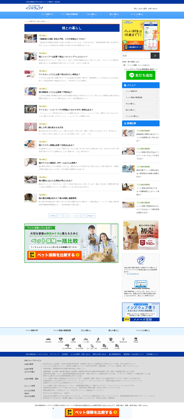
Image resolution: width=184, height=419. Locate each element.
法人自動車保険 (67, 348)
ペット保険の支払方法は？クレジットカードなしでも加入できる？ (147, 155)
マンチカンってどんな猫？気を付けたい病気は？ (59, 74)
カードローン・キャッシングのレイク (91, 381)
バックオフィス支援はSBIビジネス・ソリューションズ (99, 396)
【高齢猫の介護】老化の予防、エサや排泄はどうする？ (62, 39)
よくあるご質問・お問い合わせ (146, 8)
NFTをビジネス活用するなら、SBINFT (56, 393)
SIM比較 (135, 342)
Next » (91, 216)
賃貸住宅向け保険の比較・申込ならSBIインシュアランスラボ (99, 388)
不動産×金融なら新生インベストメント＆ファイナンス (123, 381)
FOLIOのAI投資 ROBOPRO (70, 364)
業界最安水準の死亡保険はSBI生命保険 (91, 371)
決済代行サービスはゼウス (52, 398)
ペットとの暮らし (137, 14)
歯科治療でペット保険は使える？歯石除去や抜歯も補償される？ (147, 173)
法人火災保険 (79, 348)
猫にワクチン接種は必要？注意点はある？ (56, 145)
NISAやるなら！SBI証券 (51, 364)
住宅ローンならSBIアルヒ (132, 378)
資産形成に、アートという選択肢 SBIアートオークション (119, 366)
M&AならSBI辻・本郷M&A (105, 398)
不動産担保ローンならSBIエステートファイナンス (60, 381)
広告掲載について (152, 354)
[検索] (155, 56)
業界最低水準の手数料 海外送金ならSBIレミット (69, 368)
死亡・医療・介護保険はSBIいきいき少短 (120, 371)
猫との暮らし (114, 14)
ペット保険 (111, 342)
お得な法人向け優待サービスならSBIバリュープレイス (61, 396)
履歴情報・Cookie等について (134, 354)
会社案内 (65, 354)
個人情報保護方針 (115, 354)
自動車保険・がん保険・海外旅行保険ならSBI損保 (60, 371)
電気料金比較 (123, 342)
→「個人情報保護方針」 (132, 274)
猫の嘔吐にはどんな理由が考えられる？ (56, 180)
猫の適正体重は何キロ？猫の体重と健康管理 (57, 198)
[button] (141, 284)
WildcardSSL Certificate (141, 288)
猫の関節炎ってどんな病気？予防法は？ (56, 92)
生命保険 (60, 342)
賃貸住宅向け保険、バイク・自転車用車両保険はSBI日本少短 (64, 374)
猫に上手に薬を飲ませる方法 (51, 127)
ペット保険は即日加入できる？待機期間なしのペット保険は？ (147, 191)
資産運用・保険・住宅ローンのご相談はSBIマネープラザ (103, 378)
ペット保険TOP (47, 14)
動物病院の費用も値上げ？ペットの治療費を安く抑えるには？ (147, 137)
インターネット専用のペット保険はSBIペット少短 (134, 374)
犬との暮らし (92, 14)
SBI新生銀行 (47, 368)
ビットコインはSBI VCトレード (54, 366)
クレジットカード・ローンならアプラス (121, 385)
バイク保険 (86, 342)
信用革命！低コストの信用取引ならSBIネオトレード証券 (99, 364)
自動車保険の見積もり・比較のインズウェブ (91, 385)
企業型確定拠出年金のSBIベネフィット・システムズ (137, 396)
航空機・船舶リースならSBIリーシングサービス (79, 398)
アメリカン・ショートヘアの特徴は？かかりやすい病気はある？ (66, 110)
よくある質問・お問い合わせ (80, 354)
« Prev (53, 216)
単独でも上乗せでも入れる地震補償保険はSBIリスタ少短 (62, 376)
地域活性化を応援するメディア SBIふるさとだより (60, 388)
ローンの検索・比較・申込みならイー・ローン (59, 385)
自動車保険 (48, 342)
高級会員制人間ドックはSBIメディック (56, 390)
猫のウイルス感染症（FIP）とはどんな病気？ (58, 163)
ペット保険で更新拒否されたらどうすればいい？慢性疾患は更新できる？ (147, 209)
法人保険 (117, 348)
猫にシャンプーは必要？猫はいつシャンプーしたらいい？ (63, 57)
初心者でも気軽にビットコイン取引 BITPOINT (81, 366)
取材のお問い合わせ (99, 354)
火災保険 (73, 342)
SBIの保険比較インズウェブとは (37, 354)
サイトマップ (54, 354)
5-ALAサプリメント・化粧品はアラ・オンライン (87, 390)
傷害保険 (98, 342)
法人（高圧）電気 (92, 348)
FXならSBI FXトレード (128, 364)
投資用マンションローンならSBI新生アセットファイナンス (63, 383)
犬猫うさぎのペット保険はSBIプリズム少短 (100, 374)
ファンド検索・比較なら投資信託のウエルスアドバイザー (62, 378)
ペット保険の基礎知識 (69, 14)
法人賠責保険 (104, 348)
